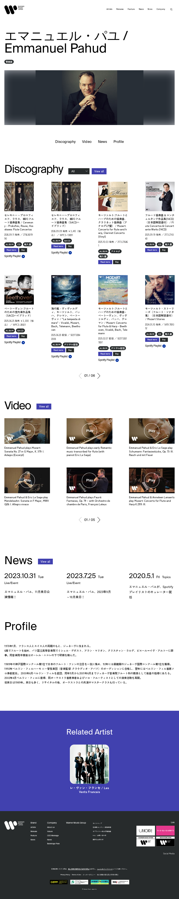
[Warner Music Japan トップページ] (14, 9)
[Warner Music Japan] (14, 825)
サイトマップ (97, 823)
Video (86, 142)
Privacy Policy (65, 875)
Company (161, 9)
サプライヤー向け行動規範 (102, 831)
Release (120, 9)
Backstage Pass (53, 844)
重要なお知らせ (98, 839)
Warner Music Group (76, 823)
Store (150, 9)
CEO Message (53, 836)
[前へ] (80, 376)
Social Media (169, 853)
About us (51, 827)
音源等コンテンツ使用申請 (102, 827)
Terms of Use (76, 875)
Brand (33, 823)
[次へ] (98, 376)
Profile (119, 142)
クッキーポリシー (89, 875)
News (102, 142)
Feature (131, 9)
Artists (109, 9)
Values (50, 831)
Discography (65, 142)
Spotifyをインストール (105, 869)
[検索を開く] (171, 9)
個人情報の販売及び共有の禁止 (79, 869)
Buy (23, 249)
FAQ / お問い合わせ (99, 835)
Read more (11, 249)
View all (99, 171)
